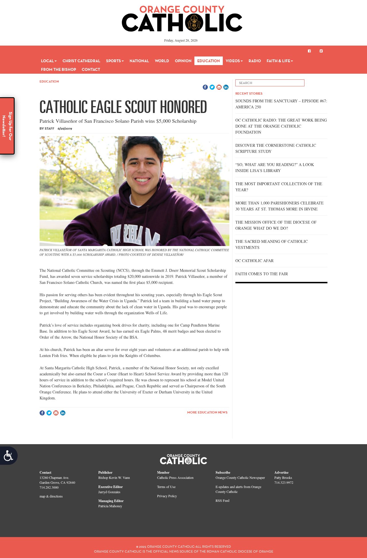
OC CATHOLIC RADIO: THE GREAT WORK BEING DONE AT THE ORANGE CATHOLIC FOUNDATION (281, 126)
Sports (113, 60)
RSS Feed (222, 500)
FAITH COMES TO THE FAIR (261, 273)
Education (208, 60)
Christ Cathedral (81, 60)
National (139, 60)
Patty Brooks (283, 477)
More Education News (207, 412)
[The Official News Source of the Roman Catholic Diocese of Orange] (182, 16)
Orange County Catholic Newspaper (240, 477)
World (162, 60)
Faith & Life (278, 60)
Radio (255, 60)
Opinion (183, 60)
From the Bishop (58, 69)
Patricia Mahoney (110, 506)
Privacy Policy (167, 495)
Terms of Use (166, 486)
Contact (91, 69)
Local (47, 60)
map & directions (51, 496)
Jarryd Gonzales (109, 491)
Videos (233, 60)
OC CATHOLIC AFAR (254, 260)
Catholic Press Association (175, 477)
